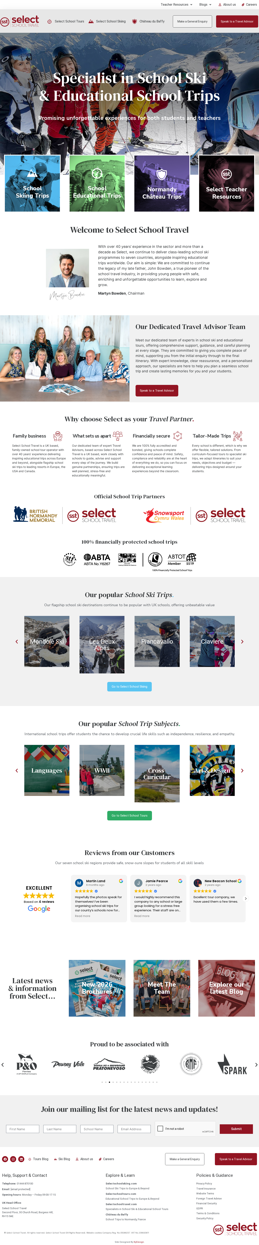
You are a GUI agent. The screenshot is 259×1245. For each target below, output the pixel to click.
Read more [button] (82, 916)
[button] (176, 4)
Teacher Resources (174, 4)
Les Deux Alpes (102, 645)
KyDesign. (139, 1242)
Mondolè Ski (47, 641)
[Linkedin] (21, 1159)
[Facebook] (5, 1159)
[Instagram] (13, 1159)
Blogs (203, 4)
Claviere (212, 641)
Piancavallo (157, 641)
